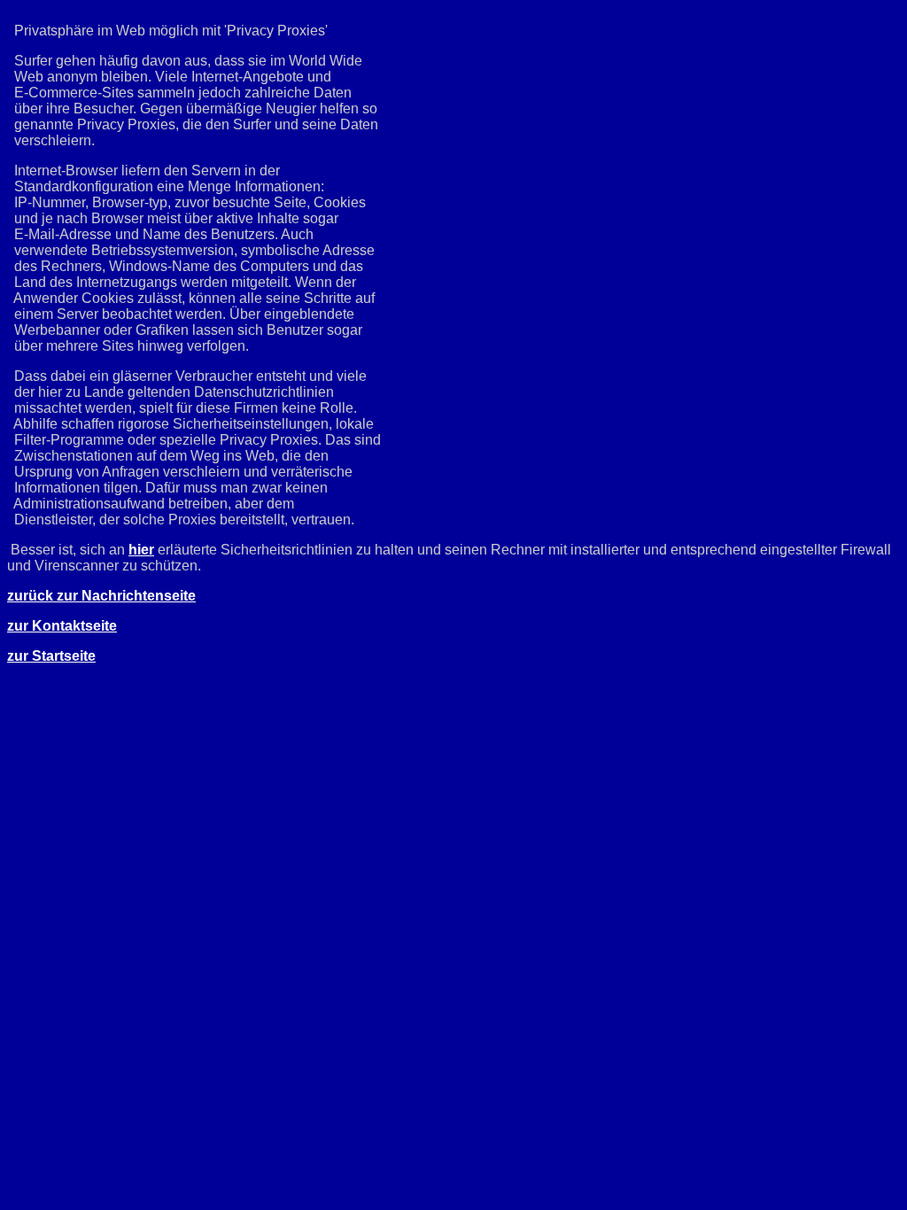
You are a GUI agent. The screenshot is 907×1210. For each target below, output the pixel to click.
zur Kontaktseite (62, 625)
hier (141, 549)
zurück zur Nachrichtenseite (101, 595)
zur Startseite (51, 655)
